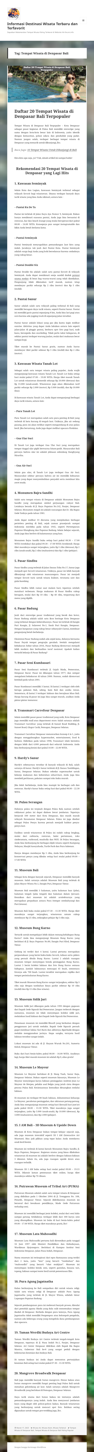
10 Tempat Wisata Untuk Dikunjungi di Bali (52, 150)
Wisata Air (37, 1428)
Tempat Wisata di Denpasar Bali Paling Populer (54, 1430)
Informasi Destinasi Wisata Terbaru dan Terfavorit (42, 25)
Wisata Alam (47, 1428)
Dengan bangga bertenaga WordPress (30, 1447)
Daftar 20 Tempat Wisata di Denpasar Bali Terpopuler (44, 113)
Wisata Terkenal (59, 1428)
